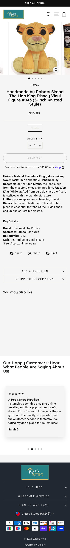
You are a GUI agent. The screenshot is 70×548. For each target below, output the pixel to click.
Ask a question (35, 271)
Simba (35, 128)
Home (34, 84)
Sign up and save (34, 505)
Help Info (34, 487)
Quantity (35, 138)
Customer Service (34, 496)
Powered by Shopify (35, 545)
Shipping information (35, 279)
